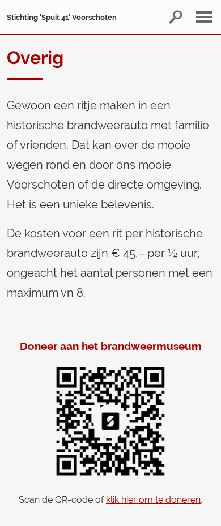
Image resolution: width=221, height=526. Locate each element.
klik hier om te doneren (153, 499)
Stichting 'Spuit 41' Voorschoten (62, 17)
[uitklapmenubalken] (207, 17)
